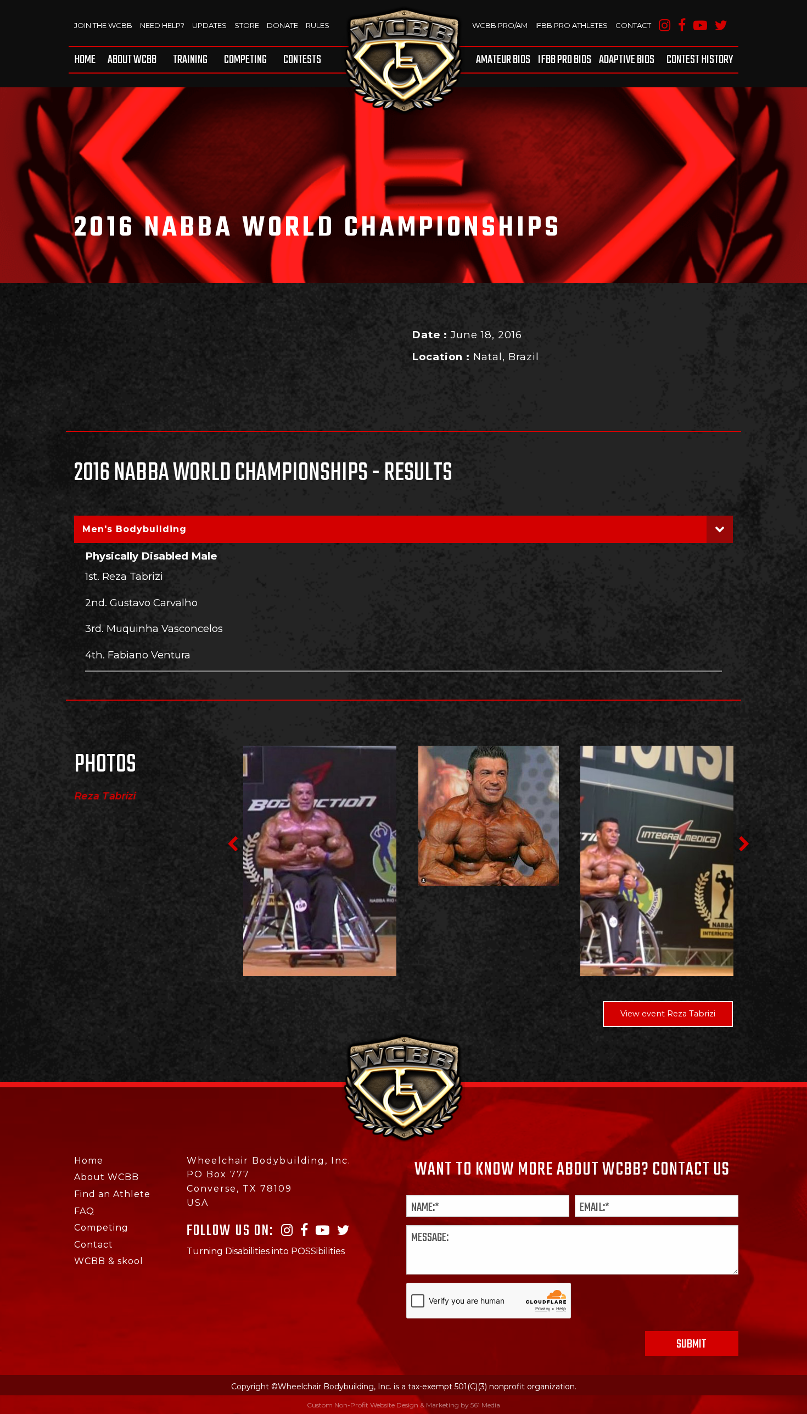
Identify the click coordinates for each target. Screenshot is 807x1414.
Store (246, 25)
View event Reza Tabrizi (667, 1014)
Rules (317, 25)
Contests (302, 60)
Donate (282, 25)
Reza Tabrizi (105, 796)
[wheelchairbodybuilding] (403, 60)
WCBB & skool (108, 1261)
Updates (209, 25)
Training (190, 60)
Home (85, 60)
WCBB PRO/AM (500, 25)
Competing (245, 60)
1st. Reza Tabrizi (124, 576)
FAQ (84, 1211)
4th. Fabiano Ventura (137, 655)
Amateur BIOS (503, 60)
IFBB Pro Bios (564, 60)
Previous (232, 844)
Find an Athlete (112, 1194)
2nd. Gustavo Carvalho (141, 602)
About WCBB (132, 60)
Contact (633, 25)
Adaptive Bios (626, 60)
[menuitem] (86, 60)
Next (743, 844)
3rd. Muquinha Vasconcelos (154, 628)
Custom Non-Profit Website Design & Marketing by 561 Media (403, 1405)
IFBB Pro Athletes (571, 25)
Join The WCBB (103, 25)
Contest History (699, 60)
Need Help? (162, 25)
